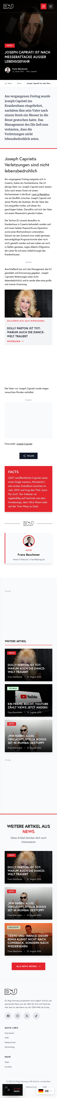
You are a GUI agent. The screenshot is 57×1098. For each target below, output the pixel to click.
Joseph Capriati (24, 443)
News (9, 45)
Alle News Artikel (26, 966)
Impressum (9, 1033)
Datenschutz (10, 1042)
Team (7, 1062)
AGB (7, 1037)
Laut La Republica (40, 194)
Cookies (8, 1066)
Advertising (10, 1047)
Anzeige (28, 262)
